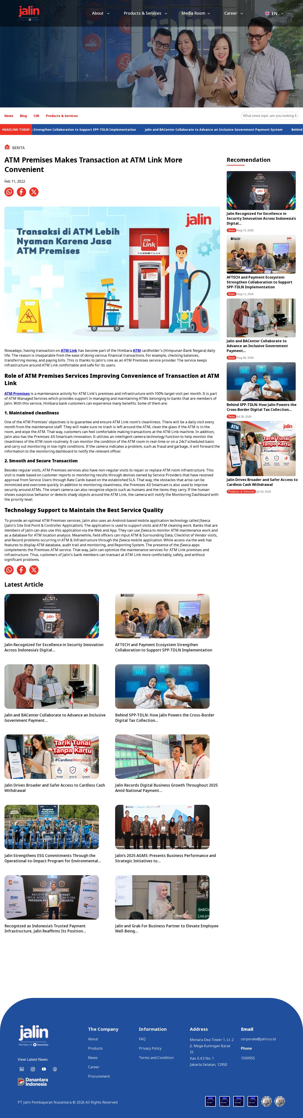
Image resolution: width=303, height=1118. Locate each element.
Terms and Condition (156, 1057)
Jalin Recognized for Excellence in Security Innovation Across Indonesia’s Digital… (261, 218)
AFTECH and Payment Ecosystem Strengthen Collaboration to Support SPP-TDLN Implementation (259, 282)
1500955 (248, 1058)
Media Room (193, 13)
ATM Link (69, 350)
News (8, 116)
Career (231, 13)
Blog (23, 116)
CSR (36, 116)
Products (95, 1048)
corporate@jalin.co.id (258, 1039)
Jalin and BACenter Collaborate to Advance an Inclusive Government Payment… (257, 345)
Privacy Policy (150, 1048)
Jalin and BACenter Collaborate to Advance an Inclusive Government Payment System (159, 129)
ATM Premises (17, 393)
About (98, 13)
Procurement (99, 1076)
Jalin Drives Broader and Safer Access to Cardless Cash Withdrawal (262, 482)
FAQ (142, 1039)
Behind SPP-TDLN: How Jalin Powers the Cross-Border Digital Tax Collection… (262, 407)
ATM (137, 350)
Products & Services (143, 13)
